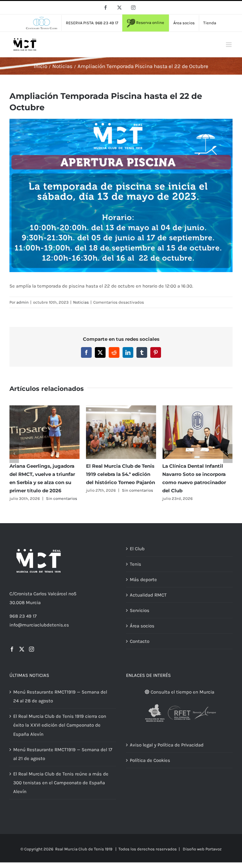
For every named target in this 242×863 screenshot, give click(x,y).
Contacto (139, 641)
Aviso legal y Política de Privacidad (167, 745)
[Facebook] (11, 649)
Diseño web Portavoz (202, 849)
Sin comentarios (61, 498)
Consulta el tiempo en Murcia (181, 692)
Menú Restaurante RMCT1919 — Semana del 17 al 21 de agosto (62, 754)
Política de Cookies (150, 760)
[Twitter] (21, 649)
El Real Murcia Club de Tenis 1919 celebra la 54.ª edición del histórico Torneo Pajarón (120, 474)
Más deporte (143, 579)
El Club (137, 549)
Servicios (139, 610)
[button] (14, 453)
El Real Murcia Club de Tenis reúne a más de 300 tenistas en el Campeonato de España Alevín (60, 782)
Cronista (23, 594)
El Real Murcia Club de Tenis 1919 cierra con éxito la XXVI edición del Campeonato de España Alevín (59, 725)
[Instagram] (31, 649)
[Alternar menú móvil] (229, 44)
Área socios (142, 626)
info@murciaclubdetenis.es (39, 625)
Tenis (135, 564)
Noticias (81, 302)
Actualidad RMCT (148, 595)
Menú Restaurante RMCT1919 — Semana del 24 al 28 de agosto (60, 696)
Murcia (33, 602)
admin (22, 302)
